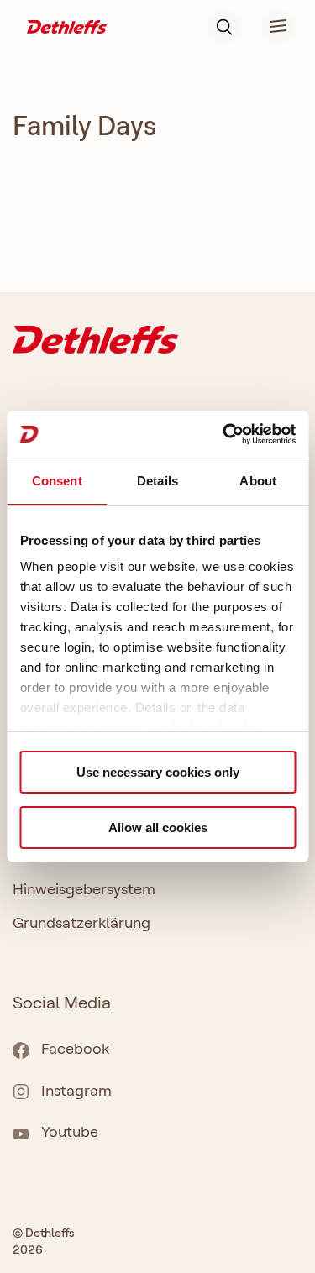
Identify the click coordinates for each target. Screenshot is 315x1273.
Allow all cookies (157, 827)
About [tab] (257, 481)
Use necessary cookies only (157, 772)
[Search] (224, 27)
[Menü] (268, 27)
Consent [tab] (57, 481)
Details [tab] (157, 481)
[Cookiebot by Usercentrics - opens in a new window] (224, 434)
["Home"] (67, 25)
